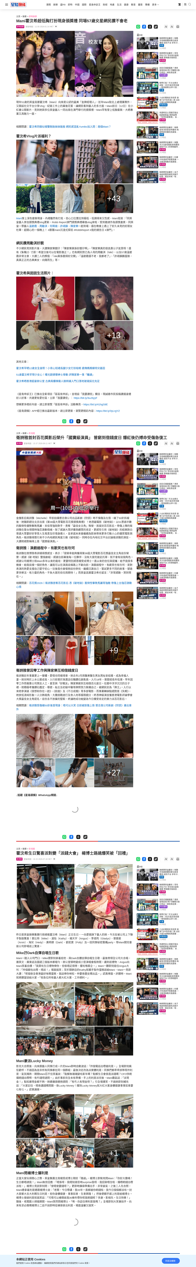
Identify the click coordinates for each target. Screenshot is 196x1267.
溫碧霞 (33, 226)
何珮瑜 (54, 226)
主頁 (18, 16)
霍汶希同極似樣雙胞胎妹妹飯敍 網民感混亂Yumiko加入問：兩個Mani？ (70, 126)
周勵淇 (43, 226)
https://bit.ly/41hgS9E (95, 404)
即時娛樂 (33, 16)
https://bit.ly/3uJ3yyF (85, 398)
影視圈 (162, 60)
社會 (161, 90)
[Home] (18, 4)
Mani (19, 218)
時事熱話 (163, 105)
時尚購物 (163, 75)
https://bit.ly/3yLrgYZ (108, 410)
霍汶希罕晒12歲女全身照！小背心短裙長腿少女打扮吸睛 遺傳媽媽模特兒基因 (60, 368)
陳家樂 (74, 226)
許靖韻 (64, 226)
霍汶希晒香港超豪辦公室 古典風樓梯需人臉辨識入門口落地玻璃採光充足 (58, 381)
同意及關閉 (170, 1261)
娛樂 (25, 16)
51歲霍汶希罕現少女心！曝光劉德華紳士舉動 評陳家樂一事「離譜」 (55, 374)
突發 (161, 45)
